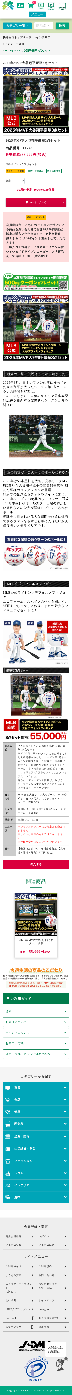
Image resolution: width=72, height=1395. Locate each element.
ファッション (22, 1161)
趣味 (16, 1197)
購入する (36, 864)
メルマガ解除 (46, 1245)
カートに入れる (38, 202)
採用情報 (44, 1326)
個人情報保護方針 (49, 1318)
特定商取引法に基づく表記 (48, 1286)
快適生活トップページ (17, 37)
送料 (9, 1011)
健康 (16, 1111)
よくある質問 (13, 1275)
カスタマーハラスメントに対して (19, 1288)
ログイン (44, 1236)
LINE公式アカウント (18, 1309)
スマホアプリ (13, 1326)
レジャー (19, 1173)
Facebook (11, 1318)
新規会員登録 (13, 1236)
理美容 (18, 1123)
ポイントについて (18, 1032)
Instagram (44, 1309)
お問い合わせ (46, 1275)
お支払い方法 (15, 1043)
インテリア (43, 37)
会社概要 (11, 1300)
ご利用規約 (45, 1266)
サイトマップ (46, 1300)
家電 (16, 1087)
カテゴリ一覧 (16, 25)
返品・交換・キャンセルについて (28, 1054)
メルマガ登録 (13, 1245)
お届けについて (16, 1021)
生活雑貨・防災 (24, 1148)
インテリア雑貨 (14, 43)
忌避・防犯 (21, 1136)
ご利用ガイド (13, 1266)
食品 (16, 1099)
